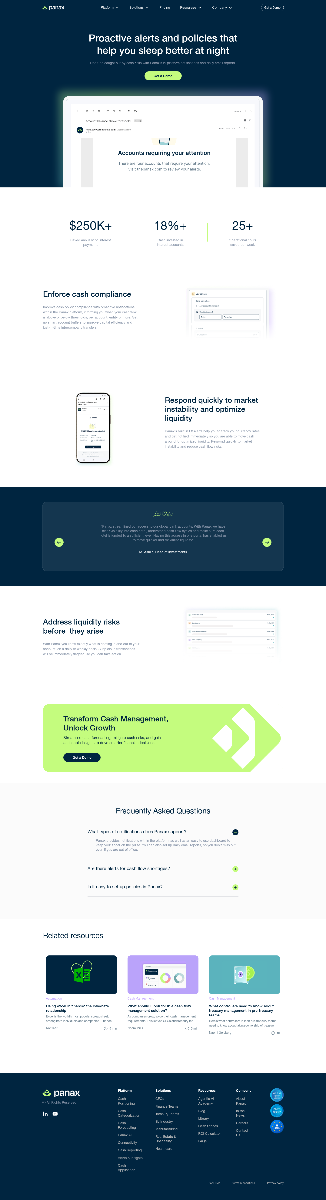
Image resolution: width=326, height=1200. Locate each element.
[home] (55, 7)
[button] (111, 8)
